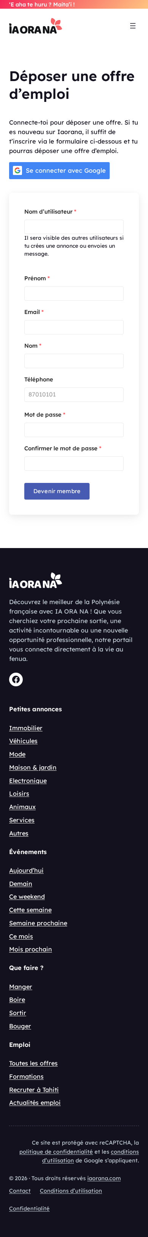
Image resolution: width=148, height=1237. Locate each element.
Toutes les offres (33, 1063)
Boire (17, 999)
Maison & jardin (33, 767)
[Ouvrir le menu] (133, 26)
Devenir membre (56, 491)
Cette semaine (30, 910)
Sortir (17, 1013)
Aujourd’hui (26, 870)
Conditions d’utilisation (71, 1190)
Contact (20, 1190)
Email (34, 311)
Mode (17, 754)
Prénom (37, 278)
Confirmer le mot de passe (62, 448)
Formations (26, 1076)
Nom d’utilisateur (50, 211)
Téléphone (38, 379)
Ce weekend (27, 896)
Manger (20, 986)
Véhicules (23, 741)
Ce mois (21, 936)
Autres (18, 833)
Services (22, 820)
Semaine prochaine (38, 923)
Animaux (22, 807)
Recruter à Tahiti (34, 1089)
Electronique (28, 780)
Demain (20, 883)
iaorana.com (104, 1178)
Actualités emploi (35, 1102)
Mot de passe (44, 414)
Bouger (20, 1026)
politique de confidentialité (56, 1151)
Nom (32, 345)
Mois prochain (30, 949)
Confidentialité (29, 1208)
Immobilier (26, 728)
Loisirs (19, 793)
